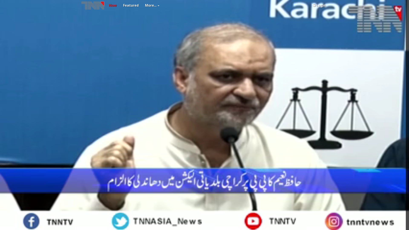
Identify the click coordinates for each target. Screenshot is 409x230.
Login (321, 5)
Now (113, 5)
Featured (131, 5)
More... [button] (151, 5)
